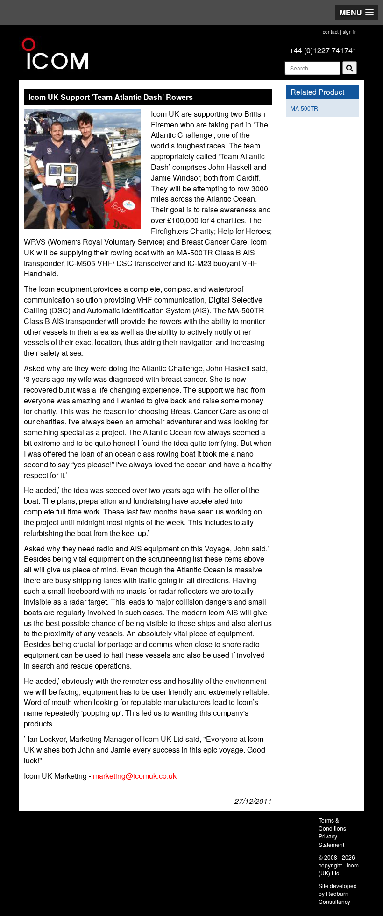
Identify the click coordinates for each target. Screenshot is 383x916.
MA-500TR (304, 108)
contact (331, 31)
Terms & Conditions (332, 824)
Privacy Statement (331, 840)
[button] (356, 12)
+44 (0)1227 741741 (323, 50)
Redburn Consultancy (334, 897)
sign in (350, 31)
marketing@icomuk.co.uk (135, 775)
